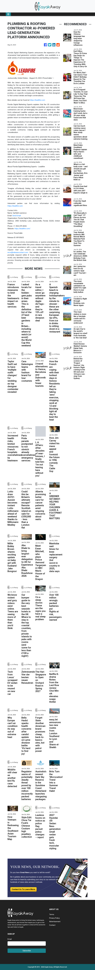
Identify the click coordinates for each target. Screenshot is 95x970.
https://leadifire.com (37, 100)
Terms (51, 914)
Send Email (16, 216)
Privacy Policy (54, 918)
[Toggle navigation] (8, 14)
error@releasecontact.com (18, 252)
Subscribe (27, 951)
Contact (52, 925)
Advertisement (54, 921)
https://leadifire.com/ (22, 229)
